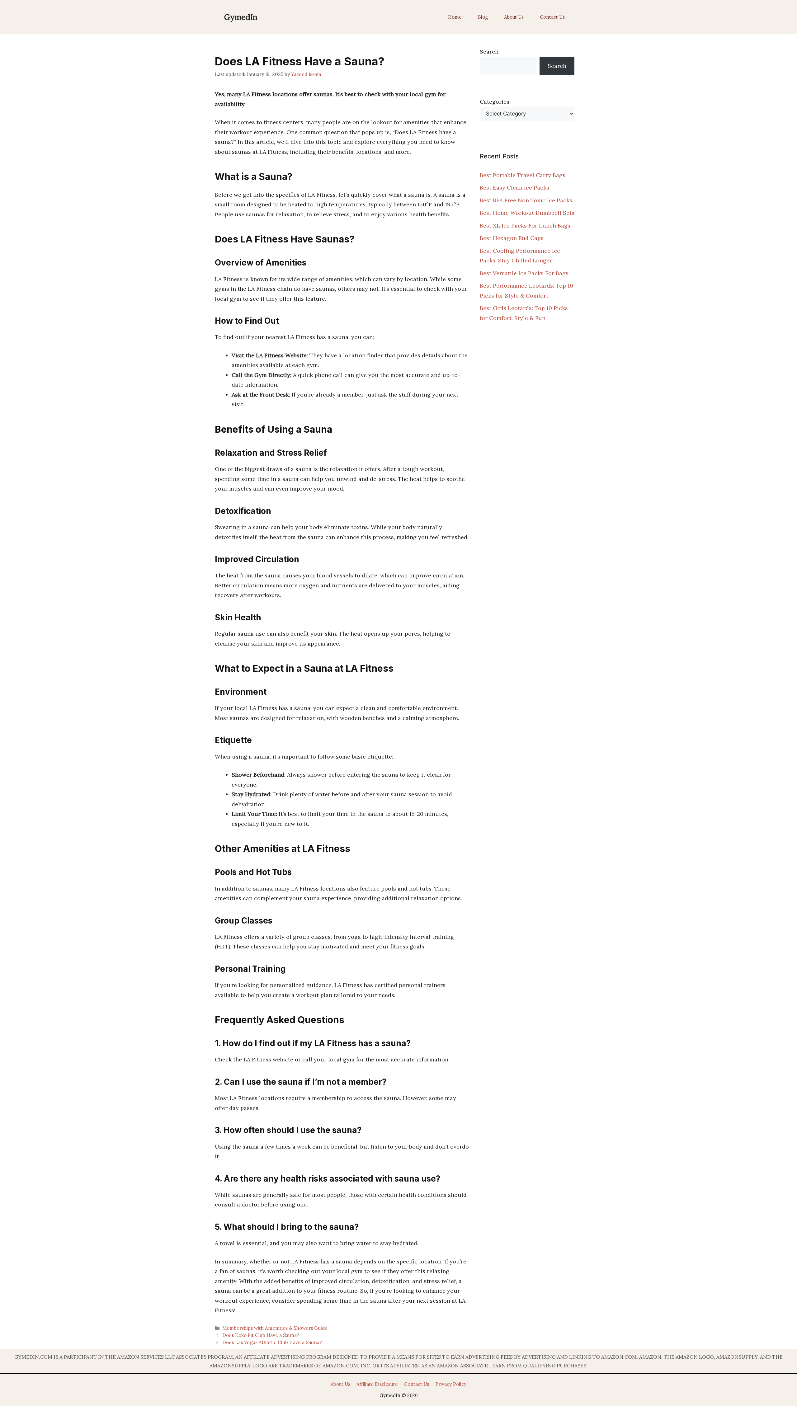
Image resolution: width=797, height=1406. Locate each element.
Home (455, 17)
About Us (514, 17)
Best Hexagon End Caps (512, 238)
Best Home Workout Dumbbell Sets (527, 212)
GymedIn (240, 17)
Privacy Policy (450, 1384)
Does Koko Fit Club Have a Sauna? (260, 1335)
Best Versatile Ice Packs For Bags (524, 273)
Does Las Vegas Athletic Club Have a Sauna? (272, 1342)
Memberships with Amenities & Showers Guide (275, 1328)
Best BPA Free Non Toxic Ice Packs (526, 200)
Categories (494, 101)
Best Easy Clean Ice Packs (514, 187)
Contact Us (552, 17)
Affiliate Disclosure (377, 1384)
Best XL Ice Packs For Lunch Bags (525, 225)
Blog (483, 17)
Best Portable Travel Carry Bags (522, 175)
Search (489, 51)
